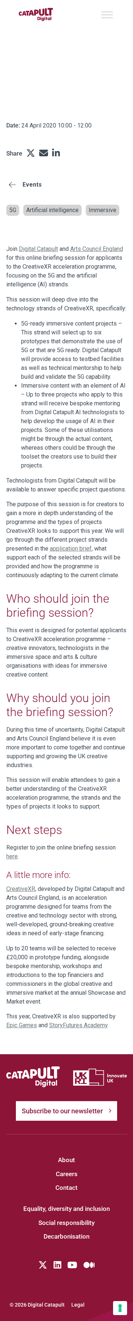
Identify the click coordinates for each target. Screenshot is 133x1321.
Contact (66, 1187)
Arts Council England (96, 248)
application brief (71, 548)
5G (12, 210)
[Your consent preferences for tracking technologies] (120, 1308)
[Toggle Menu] (107, 14)
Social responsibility (66, 1222)
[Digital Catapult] (33, 1076)
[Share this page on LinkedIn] (56, 154)
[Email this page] (43, 154)
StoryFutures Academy (78, 1025)
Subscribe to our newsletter (62, 1111)
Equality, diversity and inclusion (66, 1208)
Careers (67, 1174)
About (66, 1160)
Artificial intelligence (52, 210)
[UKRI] (100, 1077)
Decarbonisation (66, 1236)
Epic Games (21, 1025)
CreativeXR (20, 888)
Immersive (102, 210)
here (12, 856)
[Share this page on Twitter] (30, 154)
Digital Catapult (38, 248)
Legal (78, 1305)
